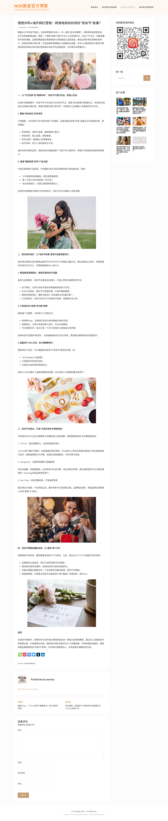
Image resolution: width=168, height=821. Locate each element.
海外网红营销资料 (146, 7)
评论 (19, 730)
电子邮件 (21, 773)
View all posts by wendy (28, 689)
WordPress (100, 815)
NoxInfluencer (91, 811)
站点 (19, 783)
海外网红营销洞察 (109, 7)
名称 (19, 762)
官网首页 (94, 7)
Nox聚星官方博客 (31, 6)
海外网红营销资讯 (128, 7)
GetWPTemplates (82, 815)
